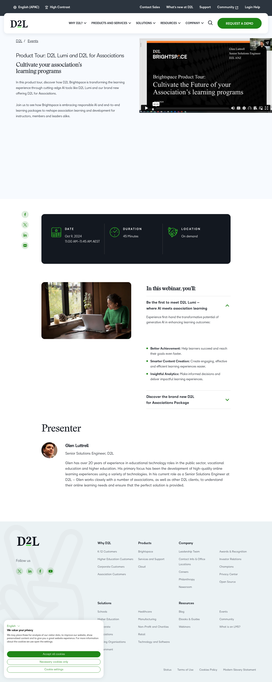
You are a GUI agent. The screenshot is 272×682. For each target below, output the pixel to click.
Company (186, 543)
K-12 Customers (107, 551)
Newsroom (185, 587)
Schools (102, 611)
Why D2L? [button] (76, 23)
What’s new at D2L (179, 7)
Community (225, 7)
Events (223, 611)
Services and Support (151, 559)
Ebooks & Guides (189, 619)
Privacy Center (228, 574)
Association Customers (112, 574)
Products (144, 543)
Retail (141, 634)
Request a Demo (239, 23)
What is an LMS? (229, 626)
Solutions (104, 603)
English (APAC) (28, 7)
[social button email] (25, 245)
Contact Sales (150, 7)
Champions (226, 566)
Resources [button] (168, 23)
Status (167, 669)
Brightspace (145, 551)
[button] (13, 626)
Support (205, 7)
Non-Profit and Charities (153, 626)
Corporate (104, 626)
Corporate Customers (111, 566)
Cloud (142, 566)
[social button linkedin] (25, 235)
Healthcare (145, 611)
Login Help (252, 7)
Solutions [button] (144, 23)
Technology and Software (154, 641)
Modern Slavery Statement (239, 669)
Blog (181, 611)
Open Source (227, 581)
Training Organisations (112, 641)
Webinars (184, 626)
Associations (105, 634)
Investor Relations (230, 559)
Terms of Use (185, 669)
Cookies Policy (208, 669)
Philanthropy (187, 579)
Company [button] (193, 23)
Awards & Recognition (233, 551)
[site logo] (19, 23)
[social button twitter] (25, 224)
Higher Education (108, 619)
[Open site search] (210, 22)
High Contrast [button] (60, 7)
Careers (183, 571)
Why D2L (104, 543)
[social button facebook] (25, 214)
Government (105, 649)
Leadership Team (189, 551)
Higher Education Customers (115, 559)
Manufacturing (147, 619)
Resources (186, 603)
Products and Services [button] (109, 23)
